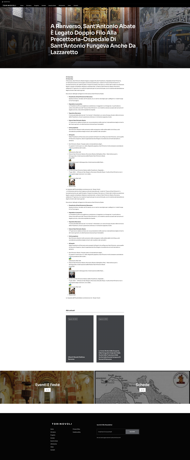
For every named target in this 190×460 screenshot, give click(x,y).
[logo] (9, 5)
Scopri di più (96, 189)
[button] (96, 186)
